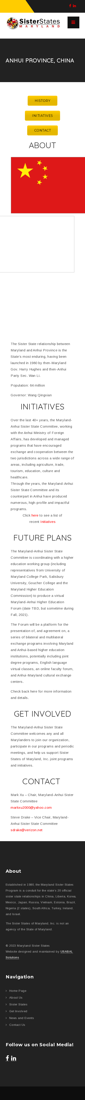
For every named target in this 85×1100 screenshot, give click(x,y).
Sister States (18, 1004)
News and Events (21, 1018)
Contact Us (17, 1025)
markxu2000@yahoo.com (31, 807)
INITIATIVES (42, 116)
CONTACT (42, 130)
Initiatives (48, 522)
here (35, 515)
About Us (16, 997)
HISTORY (42, 101)
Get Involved (18, 1011)
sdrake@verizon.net (27, 830)
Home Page (17, 990)
